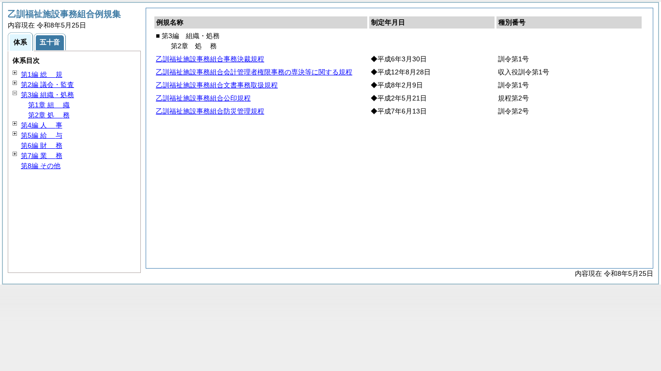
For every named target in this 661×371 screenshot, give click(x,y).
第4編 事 (41, 125)
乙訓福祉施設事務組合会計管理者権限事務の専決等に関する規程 (254, 72)
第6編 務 (41, 145)
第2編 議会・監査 (47, 84)
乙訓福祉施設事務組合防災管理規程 (210, 111)
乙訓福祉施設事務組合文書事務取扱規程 (217, 85)
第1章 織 (49, 105)
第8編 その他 (40, 166)
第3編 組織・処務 (47, 95)
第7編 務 (41, 155)
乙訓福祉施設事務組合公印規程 (203, 98)
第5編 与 (41, 135)
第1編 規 (41, 74)
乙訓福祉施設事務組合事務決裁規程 (210, 59)
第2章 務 (49, 115)
